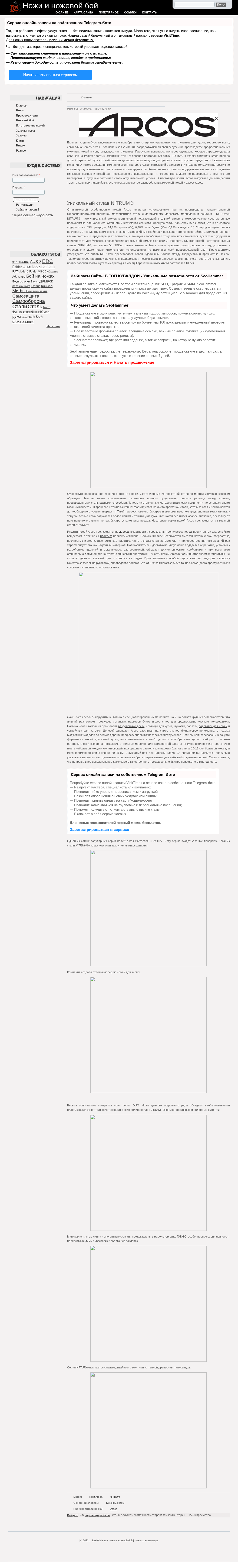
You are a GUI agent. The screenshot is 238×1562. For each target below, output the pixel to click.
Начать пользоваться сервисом (50, 75)
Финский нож (31, 312)
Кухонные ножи (115, 1502)
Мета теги (53, 326)
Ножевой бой (25, 120)
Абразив (52, 271)
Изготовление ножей (30, 125)
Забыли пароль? (27, 209)
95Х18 (16, 262)
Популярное (109, 12)
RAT (44, 267)
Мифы (19, 290)
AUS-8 (35, 261)
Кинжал (47, 286)
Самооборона (28, 301)
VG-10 (42, 271)
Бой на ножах (40, 276)
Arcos (113, 1508)
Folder (17, 267)
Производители (27, 115)
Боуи (15, 281)
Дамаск (46, 281)
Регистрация (24, 204)
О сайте (62, 12)
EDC (47, 261)
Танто (46, 307)
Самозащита (25, 296)
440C (25, 262)
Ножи (19, 110)
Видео (20, 145)
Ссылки (130, 12)
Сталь (35, 306)
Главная (21, 105)
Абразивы (19, 276)
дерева (124, 531)
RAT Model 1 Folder (24, 271)
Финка (17, 312)
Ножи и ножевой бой (60, 5)
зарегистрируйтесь (97, 1515)
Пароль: (18, 187)
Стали (19, 306)
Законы (21, 135)
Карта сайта (83, 12)
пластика (106, 536)
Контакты (150, 12)
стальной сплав (169, 218)
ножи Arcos (95, 1496)
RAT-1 (51, 267)
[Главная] (16, 13)
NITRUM (115, 1496)
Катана (35, 286)
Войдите (72, 1515)
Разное (21, 150)
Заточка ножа (25, 130)
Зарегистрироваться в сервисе (99, 829)
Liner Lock (32, 266)
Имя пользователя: (26, 175)
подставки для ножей (213, 726)
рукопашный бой (27, 316)
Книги (20, 140)
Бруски (25, 281)
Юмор (45, 312)
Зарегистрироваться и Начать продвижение (112, 362)
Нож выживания (36, 291)
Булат (35, 281)
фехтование (23, 321)
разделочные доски (131, 726)
